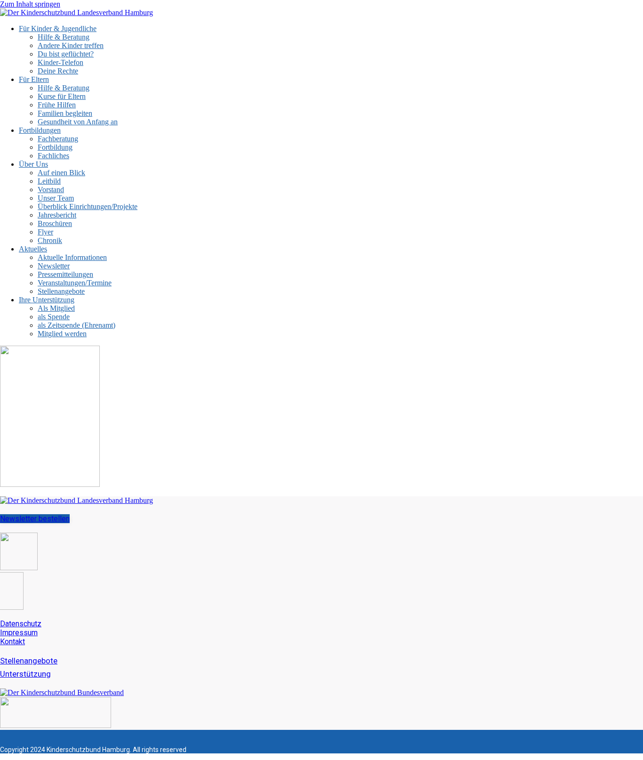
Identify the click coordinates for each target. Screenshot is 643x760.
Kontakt (12, 641)
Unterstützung (25, 674)
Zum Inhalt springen (30, 4)
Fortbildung (55, 147)
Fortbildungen (40, 130)
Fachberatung (58, 139)
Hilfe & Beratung (63, 37)
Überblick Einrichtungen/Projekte (87, 206)
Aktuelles (33, 249)
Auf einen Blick (61, 173)
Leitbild (49, 181)
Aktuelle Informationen (72, 257)
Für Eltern (34, 79)
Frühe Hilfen (57, 105)
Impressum (19, 632)
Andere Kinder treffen (71, 45)
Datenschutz (20, 623)
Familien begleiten (65, 113)
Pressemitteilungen (65, 274)
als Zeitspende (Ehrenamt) (76, 325)
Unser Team (56, 198)
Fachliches (53, 156)
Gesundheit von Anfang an (78, 122)
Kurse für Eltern (62, 96)
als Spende (54, 317)
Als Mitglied (56, 308)
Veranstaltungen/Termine (75, 283)
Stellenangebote (61, 291)
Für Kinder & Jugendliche (57, 28)
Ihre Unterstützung (46, 300)
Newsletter (54, 266)
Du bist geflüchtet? (66, 54)
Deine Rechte (58, 71)
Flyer (45, 232)
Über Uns (33, 164)
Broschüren (55, 223)
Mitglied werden (62, 334)
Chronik (50, 240)
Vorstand (51, 190)
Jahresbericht (57, 215)
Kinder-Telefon (60, 62)
